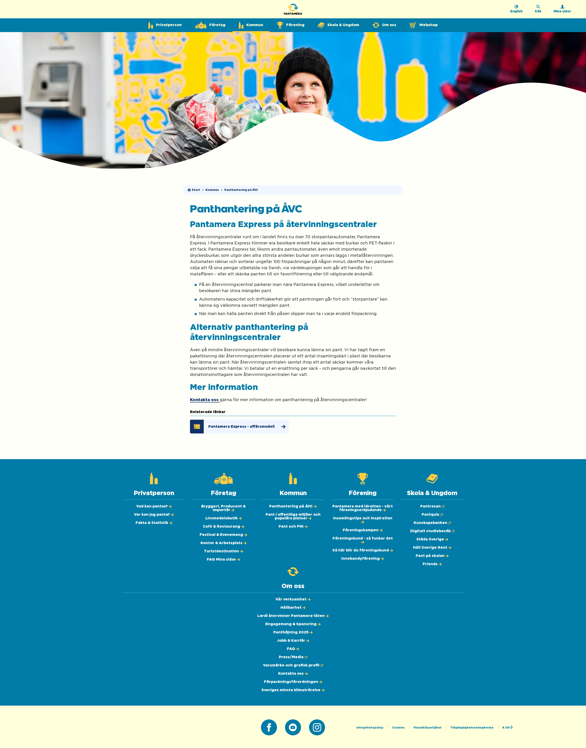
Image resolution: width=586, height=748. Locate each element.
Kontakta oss (205, 400)
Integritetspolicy (370, 727)
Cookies (398, 727)
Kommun (212, 190)
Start (196, 190)
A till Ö (507, 727)
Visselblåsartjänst (427, 727)
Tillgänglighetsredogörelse (472, 727)
